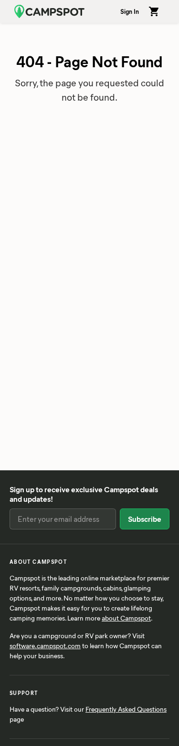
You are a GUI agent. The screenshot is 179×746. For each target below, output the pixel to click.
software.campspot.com (45, 645)
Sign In (129, 11)
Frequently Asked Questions (126, 709)
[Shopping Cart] (154, 11)
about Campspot (126, 617)
